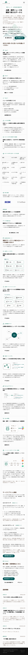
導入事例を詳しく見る (14, 232)
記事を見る (6, 413)
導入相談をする (19, 38)
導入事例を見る (8, 38)
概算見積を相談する (8, 556)
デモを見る (6, 281)
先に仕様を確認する (8, 582)
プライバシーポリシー (22, 651)
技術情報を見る (7, 115)
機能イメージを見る (8, 92)
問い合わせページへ (8, 578)
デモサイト (20, 582)
